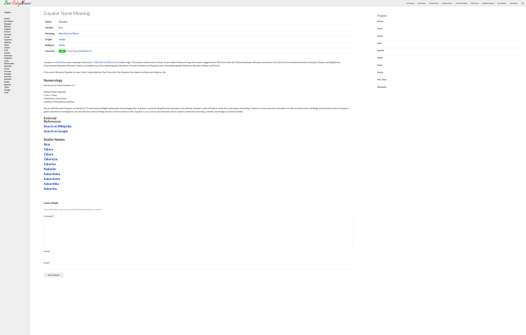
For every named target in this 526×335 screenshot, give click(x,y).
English (7, 29)
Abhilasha (381, 87)
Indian (62, 39)
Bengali (7, 24)
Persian (7, 71)
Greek (7, 37)
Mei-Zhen (381, 79)
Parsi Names (502, 3)
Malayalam (9, 63)
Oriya (6, 68)
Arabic (7, 18)
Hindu (62, 45)
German (7, 34)
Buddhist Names (488, 3)
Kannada (8, 55)
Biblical (7, 26)
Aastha (380, 50)
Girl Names (410, 3)
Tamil (6, 87)
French (7, 31)
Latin (6, 61)
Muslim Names (447, 3)
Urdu (6, 92)
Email (47, 262)
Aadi (379, 43)
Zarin (379, 28)
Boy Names (422, 3)
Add (62, 51)
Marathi (8, 66)
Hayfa (380, 72)
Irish (6, 50)
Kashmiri (8, 58)
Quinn (380, 36)
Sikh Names (475, 3)
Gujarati (8, 39)
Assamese (8, 21)
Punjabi (7, 74)
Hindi (6, 45)
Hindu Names (434, 3)
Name (47, 251)
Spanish (7, 84)
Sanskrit (8, 79)
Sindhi (7, 82)
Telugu (7, 90)
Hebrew (7, 42)
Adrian (380, 21)
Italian (7, 53)
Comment (49, 216)
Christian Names (462, 3)
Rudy (379, 65)
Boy (61, 27)
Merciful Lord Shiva (68, 33)
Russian (7, 76)
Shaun (380, 57)
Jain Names (514, 3)
